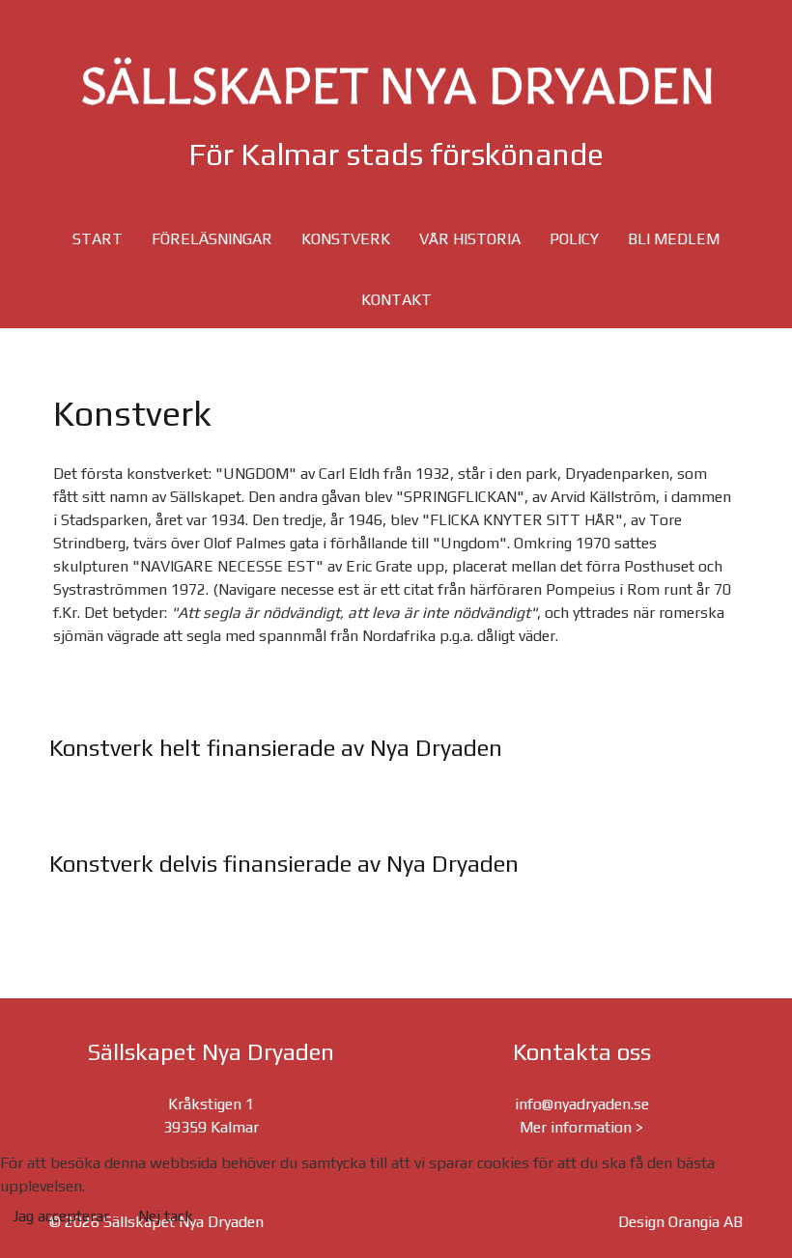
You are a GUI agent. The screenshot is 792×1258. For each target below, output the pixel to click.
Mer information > (581, 1127)
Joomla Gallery (318, 826)
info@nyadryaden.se (582, 1104)
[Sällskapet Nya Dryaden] (396, 81)
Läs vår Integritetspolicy (396, 1246)
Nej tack (165, 1216)
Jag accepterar (61, 1216)
